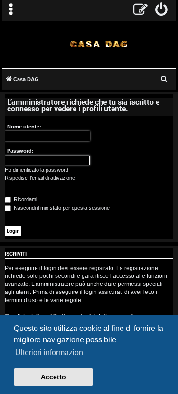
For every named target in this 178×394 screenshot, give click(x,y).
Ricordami (24, 199)
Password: (20, 151)
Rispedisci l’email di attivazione (40, 178)
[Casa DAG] (98, 44)
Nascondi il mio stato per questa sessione (61, 208)
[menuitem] (161, 10)
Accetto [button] (53, 377)
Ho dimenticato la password (36, 170)
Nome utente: (24, 126)
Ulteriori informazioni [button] (50, 352)
